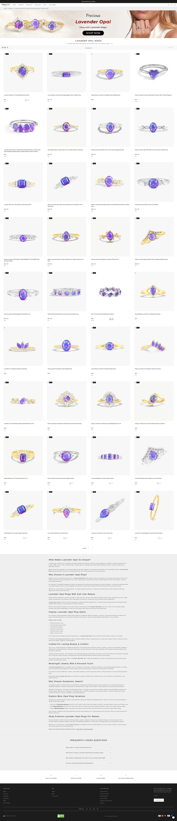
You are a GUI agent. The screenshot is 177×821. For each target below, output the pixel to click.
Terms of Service (104, 793)
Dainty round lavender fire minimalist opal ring (103, 368)
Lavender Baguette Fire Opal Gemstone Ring (102, 478)
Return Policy (103, 798)
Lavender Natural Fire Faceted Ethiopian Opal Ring (16, 95)
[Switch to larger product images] (2, 47)
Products (10, 8)
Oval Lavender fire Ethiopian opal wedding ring (60, 368)
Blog (53, 793)
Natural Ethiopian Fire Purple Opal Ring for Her (16, 478)
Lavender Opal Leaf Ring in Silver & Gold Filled (146, 204)
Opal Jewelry (52, 4)
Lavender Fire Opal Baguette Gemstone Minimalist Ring (148, 533)
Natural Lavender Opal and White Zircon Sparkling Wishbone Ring (151, 259)
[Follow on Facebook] (86, 809)
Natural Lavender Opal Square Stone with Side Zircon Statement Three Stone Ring (65, 205)
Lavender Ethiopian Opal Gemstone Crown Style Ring (148, 478)
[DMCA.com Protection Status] (60, 816)
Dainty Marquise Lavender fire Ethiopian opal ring (147, 314)
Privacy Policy (104, 791)
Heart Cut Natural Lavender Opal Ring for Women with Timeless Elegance (153, 95)
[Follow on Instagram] (94, 809)
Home (5, 8)
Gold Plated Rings (88, 729)
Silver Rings (79, 729)
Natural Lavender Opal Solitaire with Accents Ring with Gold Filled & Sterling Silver (110, 205)
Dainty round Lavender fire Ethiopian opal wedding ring (105, 95)
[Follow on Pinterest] (97, 809)
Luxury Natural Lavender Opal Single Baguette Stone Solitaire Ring (64, 95)
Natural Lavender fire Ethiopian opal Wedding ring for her (106, 423)
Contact (102, 802)
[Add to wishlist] (4, 54)
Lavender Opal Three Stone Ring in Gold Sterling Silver (17, 204)
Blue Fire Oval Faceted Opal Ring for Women (102, 314)
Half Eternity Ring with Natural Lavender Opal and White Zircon (63, 314)
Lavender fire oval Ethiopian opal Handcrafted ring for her (19, 423)
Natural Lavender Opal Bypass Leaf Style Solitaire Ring (105, 259)
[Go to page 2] (93, 546)
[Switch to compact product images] (7, 47)
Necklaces (38, 4)
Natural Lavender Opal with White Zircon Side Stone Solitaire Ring (151, 149)
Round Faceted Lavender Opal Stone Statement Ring (61, 478)
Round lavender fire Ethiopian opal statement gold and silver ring (65, 423)
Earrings (21, 4)
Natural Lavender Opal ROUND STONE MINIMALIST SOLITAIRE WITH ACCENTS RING (21, 260)
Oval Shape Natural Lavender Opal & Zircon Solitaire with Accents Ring (65, 149)
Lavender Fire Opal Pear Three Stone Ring (101, 533)
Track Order (55, 796)
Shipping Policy (104, 796)
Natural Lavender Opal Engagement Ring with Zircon (17, 314)
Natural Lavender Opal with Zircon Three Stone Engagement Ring (107, 149)
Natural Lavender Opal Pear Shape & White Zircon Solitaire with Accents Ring (65, 260)
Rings (14, 4)
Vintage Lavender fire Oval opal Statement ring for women (150, 423)
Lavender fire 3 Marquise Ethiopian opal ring (15, 368)
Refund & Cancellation (106, 800)
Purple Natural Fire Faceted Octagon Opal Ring (15, 533)
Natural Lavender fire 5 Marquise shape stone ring (148, 368)
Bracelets (29, 4)
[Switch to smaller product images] (5, 47)
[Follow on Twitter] (90, 809)
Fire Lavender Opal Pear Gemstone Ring (58, 533)
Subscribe (159, 800)
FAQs (53, 791)
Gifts (44, 4)
